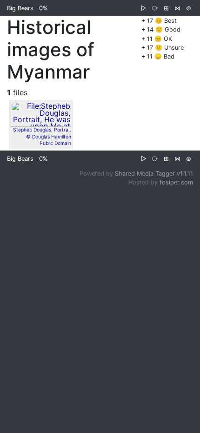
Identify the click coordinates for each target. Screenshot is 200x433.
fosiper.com (176, 182)
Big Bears (20, 8)
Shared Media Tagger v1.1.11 (154, 173)
